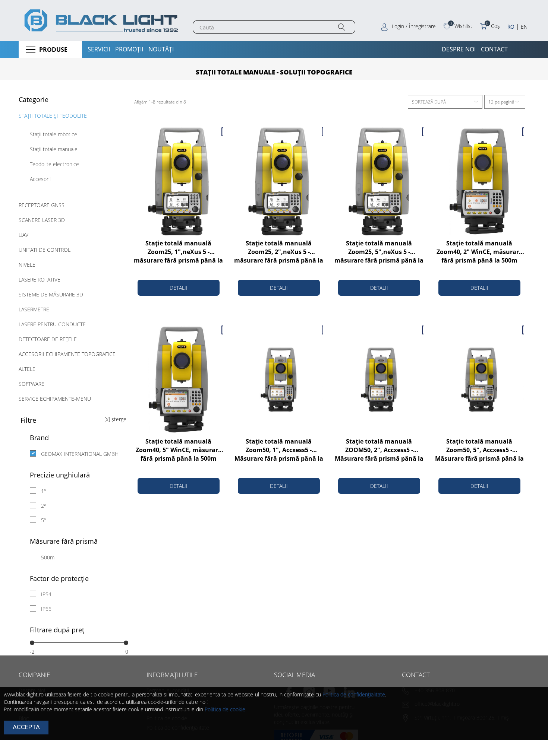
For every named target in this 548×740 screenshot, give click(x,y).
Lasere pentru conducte (52, 324)
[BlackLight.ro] (100, 20)
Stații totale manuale (54, 149)
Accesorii (40, 178)
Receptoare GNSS (41, 205)
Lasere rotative (39, 279)
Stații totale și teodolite (53, 115)
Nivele (27, 264)
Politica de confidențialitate (353, 694)
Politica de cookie (225, 709)
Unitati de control (44, 249)
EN (524, 26)
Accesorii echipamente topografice (67, 354)
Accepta (26, 727)
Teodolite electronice (54, 164)
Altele (27, 368)
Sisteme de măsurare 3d (51, 294)
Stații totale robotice (53, 134)
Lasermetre (34, 309)
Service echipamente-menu (55, 398)
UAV (23, 234)
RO (510, 26)
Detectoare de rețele (48, 339)
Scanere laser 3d (42, 219)
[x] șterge (115, 419)
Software (31, 383)
